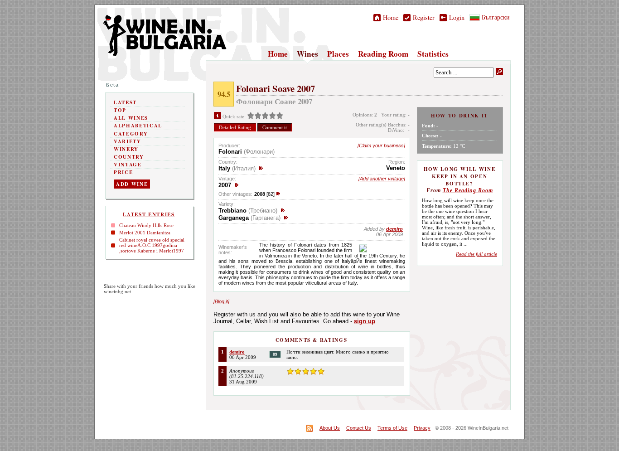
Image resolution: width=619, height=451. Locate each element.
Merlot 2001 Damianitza (144, 232)
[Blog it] (221, 301)
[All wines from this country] (261, 168)
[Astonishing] (279, 116)
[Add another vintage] (381, 178)
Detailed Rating (235, 127)
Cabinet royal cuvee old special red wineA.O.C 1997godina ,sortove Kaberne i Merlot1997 (151, 245)
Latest (125, 102)
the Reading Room (468, 190)
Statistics (433, 53)
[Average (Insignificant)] (257, 116)
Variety (127, 141)
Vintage (128, 164)
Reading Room (383, 53)
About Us (329, 428)
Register (423, 17)
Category (131, 133)
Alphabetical (138, 125)
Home (389, 17)
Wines (307, 53)
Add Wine (132, 184)
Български (495, 17)
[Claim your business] (381, 145)
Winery (126, 149)
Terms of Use (392, 428)
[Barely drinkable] (250, 116)
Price (123, 172)
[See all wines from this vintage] (236, 185)
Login (455, 17)
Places (338, 53)
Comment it (274, 127)
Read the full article (476, 254)
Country (129, 156)
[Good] (265, 116)
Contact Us (358, 428)
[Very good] (272, 116)
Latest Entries (148, 214)
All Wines (131, 117)
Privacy (422, 428)
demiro (237, 351)
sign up (364, 321)
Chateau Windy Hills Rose (146, 225)
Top (120, 110)
